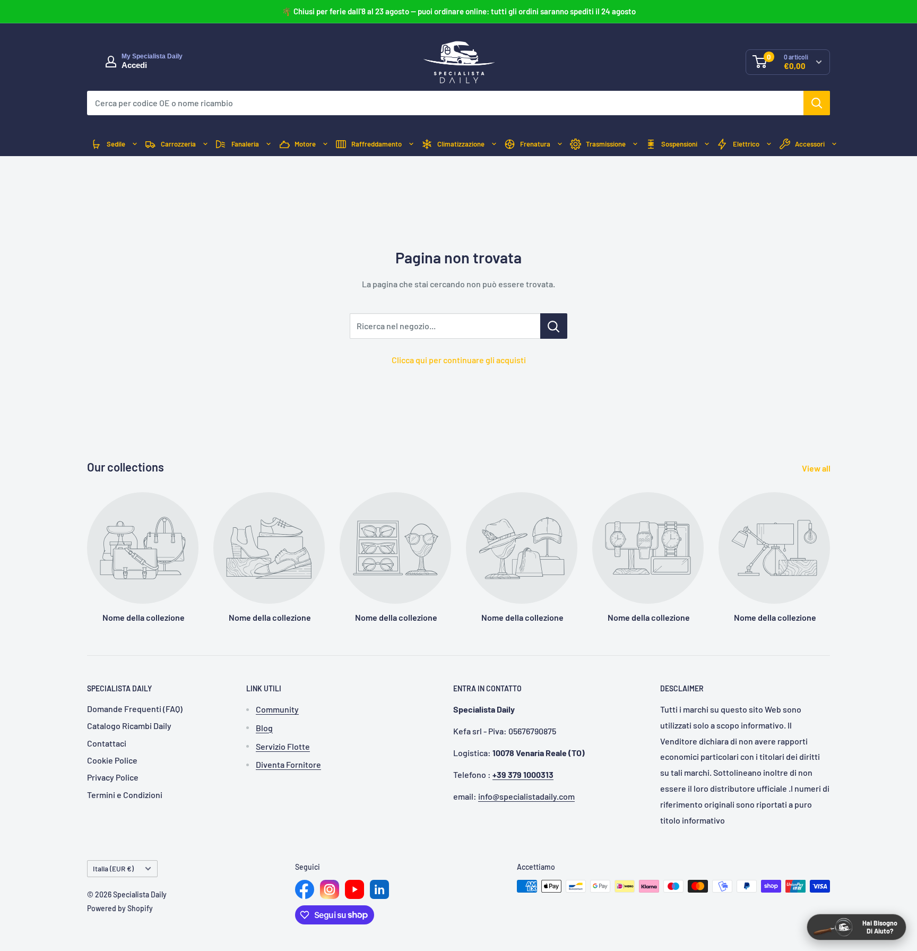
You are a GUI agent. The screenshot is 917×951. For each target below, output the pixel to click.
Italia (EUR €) (113, 868)
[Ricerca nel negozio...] (553, 326)
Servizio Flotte (283, 746)
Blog (264, 728)
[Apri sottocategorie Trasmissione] (635, 144)
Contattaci (106, 743)
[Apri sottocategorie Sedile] (134, 144)
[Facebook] (304, 889)
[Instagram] (329, 889)
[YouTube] (354, 889)
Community (277, 709)
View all (817, 468)
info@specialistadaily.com (526, 796)
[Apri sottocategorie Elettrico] (769, 144)
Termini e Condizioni (124, 795)
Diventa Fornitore (288, 764)
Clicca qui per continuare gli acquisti (459, 360)
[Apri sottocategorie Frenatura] (559, 144)
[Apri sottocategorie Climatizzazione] (494, 144)
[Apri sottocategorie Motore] (325, 144)
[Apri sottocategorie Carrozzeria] (205, 144)
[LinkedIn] (379, 889)
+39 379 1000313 (522, 774)
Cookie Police (112, 760)
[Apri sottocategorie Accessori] (834, 144)
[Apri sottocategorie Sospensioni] (706, 144)
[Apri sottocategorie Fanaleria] (268, 144)
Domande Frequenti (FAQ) (135, 709)
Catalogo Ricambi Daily (129, 726)
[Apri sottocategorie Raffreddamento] (411, 144)
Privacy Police (113, 777)
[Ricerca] (816, 103)
